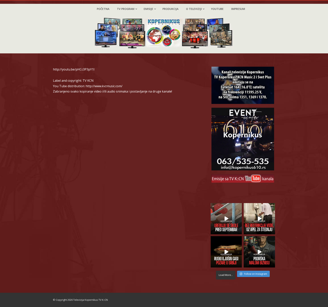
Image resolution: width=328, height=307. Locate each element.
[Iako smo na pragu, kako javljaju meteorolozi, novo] (259, 218)
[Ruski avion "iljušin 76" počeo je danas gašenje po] (226, 251)
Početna (103, 9)
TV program (125, 9)
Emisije (148, 9)
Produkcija (170, 9)
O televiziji (194, 9)
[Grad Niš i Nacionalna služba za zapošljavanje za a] (259, 251)
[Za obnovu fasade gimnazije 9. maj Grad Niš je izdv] (226, 218)
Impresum (238, 9)
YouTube (217, 9)
